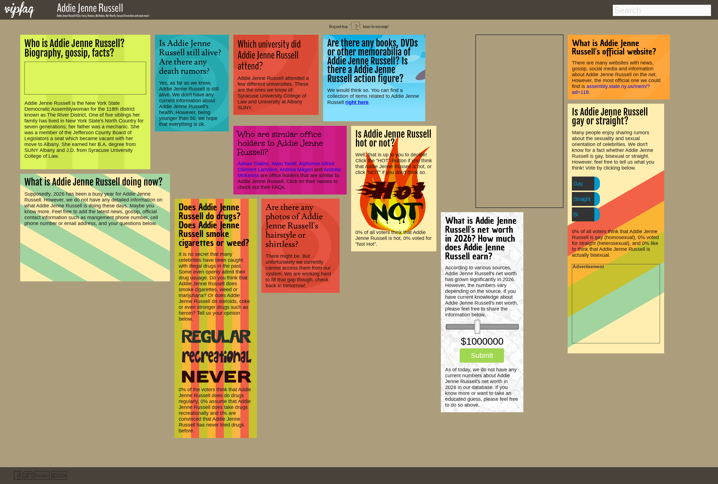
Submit (482, 355)
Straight (581, 199)
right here (357, 102)
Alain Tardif (283, 163)
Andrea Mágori (296, 169)
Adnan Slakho (253, 163)
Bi (575, 214)
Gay (578, 183)
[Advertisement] (519, 120)
